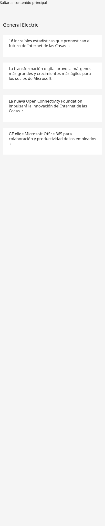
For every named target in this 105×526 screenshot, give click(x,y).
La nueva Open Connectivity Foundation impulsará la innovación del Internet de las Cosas (48, 106)
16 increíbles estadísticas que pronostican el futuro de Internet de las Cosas (49, 43)
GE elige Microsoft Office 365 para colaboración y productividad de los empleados (52, 136)
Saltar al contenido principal (23, 2)
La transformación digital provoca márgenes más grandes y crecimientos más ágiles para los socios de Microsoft (50, 73)
